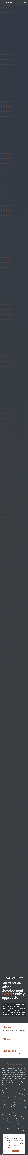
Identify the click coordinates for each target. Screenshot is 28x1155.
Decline (8, 1151)
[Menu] (25, 3)
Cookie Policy (17, 1145)
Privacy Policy (10, 1147)
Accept (16, 1151)
